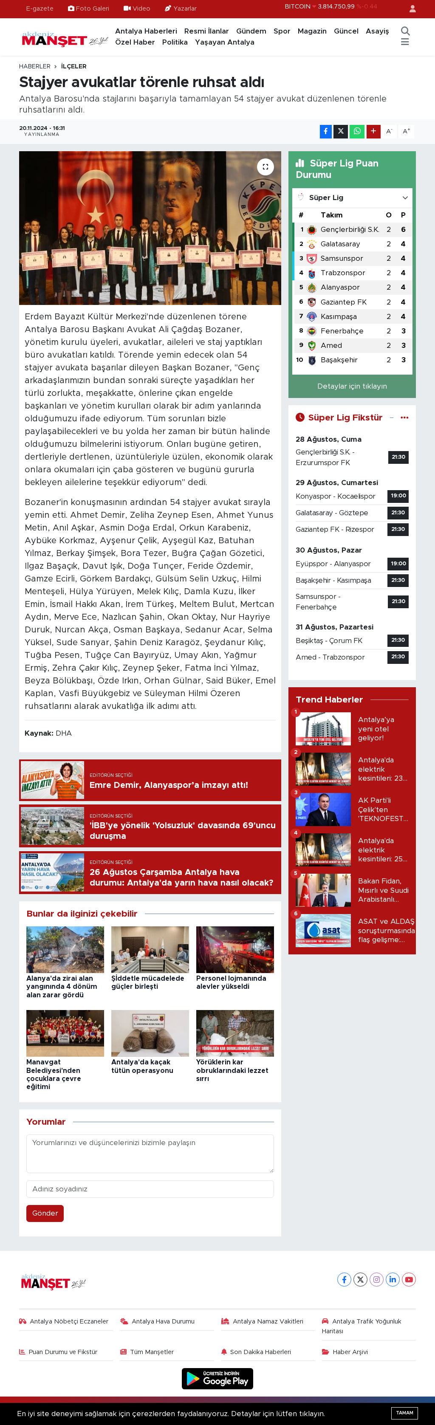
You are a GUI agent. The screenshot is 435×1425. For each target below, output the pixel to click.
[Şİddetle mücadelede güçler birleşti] (150, 949)
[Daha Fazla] (374, 132)
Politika (175, 42)
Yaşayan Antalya (224, 42)
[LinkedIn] (393, 1280)
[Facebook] (344, 1280)
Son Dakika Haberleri (260, 1352)
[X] (360, 1280)
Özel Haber (135, 42)
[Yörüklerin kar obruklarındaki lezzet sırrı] (235, 1033)
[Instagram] (377, 1280)
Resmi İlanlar (206, 31)
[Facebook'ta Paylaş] (326, 132)
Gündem (251, 31)
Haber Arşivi (350, 1352)
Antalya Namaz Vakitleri (268, 1321)
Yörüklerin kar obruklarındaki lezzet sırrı (232, 1070)
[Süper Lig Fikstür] (405, 417)
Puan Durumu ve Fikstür (63, 1352)
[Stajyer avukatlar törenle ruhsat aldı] (150, 228)
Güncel (346, 31)
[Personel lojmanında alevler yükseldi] (235, 949)
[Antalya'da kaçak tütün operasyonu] (150, 1033)
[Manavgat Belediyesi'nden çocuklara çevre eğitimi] (65, 1033)
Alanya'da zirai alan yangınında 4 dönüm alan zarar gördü (61, 986)
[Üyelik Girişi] (409, 9)
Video (141, 9)
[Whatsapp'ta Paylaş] (357, 132)
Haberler (35, 67)
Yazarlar (185, 9)
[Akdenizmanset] (65, 36)
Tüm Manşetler (152, 1352)
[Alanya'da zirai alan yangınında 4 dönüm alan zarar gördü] (65, 949)
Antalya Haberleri (146, 31)
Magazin (312, 31)
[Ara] (405, 31)
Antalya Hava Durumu (163, 1321)
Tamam (404, 1413)
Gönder (45, 1213)
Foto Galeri (92, 9)
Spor (282, 31)
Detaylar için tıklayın (352, 386)
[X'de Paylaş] (340, 132)
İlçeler (74, 67)
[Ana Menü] (405, 42)
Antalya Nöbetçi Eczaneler (69, 1321)
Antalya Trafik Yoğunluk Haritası (361, 1326)
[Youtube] (409, 1280)
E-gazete (40, 9)
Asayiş (377, 31)
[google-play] (217, 1378)
